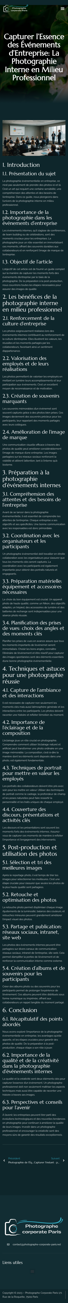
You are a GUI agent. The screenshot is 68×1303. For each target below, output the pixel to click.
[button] (63, 8)
